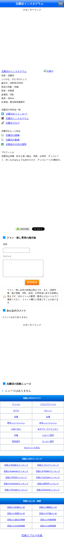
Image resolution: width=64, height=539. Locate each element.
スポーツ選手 (48, 435)
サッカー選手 (48, 441)
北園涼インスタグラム (17, 118)
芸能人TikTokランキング (16, 477)
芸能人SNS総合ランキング (16, 465)
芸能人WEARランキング (48, 483)
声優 (16, 435)
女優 (48, 417)
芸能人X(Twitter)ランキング (48, 471)
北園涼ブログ (13, 123)
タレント (48, 410)
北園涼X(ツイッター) (16, 114)
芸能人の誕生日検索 (16, 519)
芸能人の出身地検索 (16, 526)
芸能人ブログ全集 (32, 535)
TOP (61, 4)
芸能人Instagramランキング (16, 471)
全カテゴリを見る (32, 448)
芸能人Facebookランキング (16, 483)
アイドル (16, 404)
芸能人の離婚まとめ (48, 507)
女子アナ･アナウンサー (48, 429)
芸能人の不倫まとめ (48, 513)
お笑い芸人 (16, 429)
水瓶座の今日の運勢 (16, 144)
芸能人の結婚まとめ (16, 507)
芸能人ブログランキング (48, 465)
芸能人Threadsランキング (16, 490)
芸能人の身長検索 (48, 526)
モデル (16, 410)
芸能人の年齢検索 (48, 519)
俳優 (16, 417)
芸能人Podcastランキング (48, 490)
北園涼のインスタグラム (14, 71)
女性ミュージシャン (48, 423)
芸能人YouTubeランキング (48, 477)
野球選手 (16, 441)
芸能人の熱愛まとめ (16, 513)
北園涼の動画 (13, 139)
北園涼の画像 (13, 135)
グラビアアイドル (48, 404)
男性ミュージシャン (16, 423)
